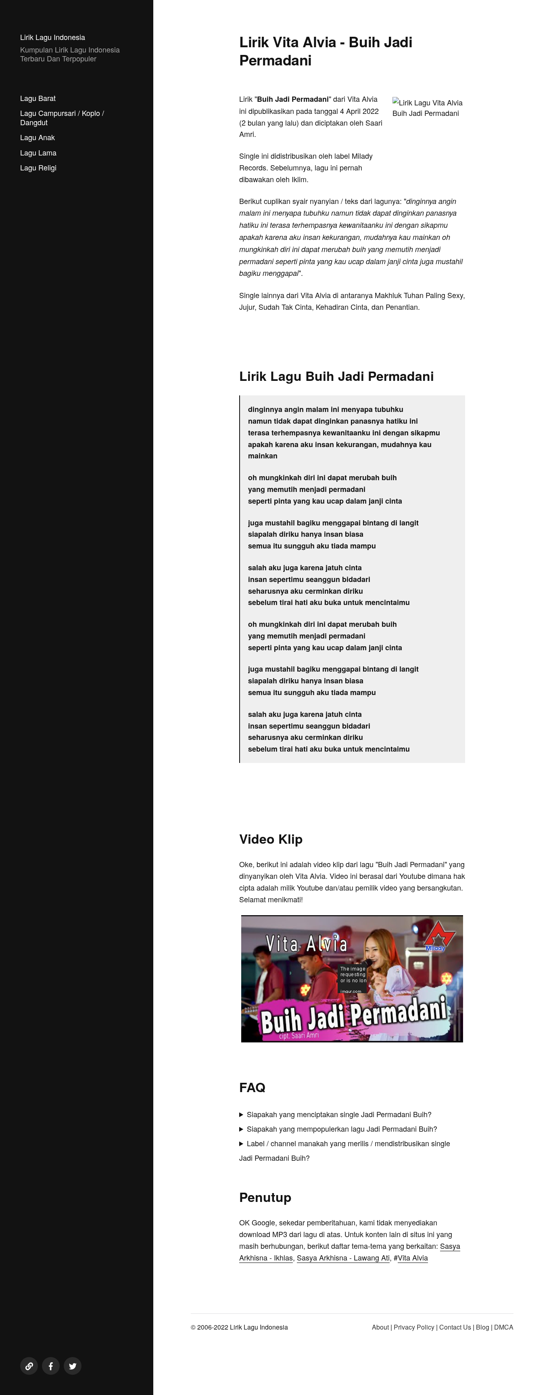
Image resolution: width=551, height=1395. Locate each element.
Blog (482, 1327)
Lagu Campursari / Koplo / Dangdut (62, 117)
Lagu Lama (38, 152)
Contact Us (455, 1327)
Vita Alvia (413, 1257)
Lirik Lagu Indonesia (52, 37)
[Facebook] (51, 1366)
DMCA (503, 1327)
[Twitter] (72, 1366)
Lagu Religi (38, 167)
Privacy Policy (414, 1327)
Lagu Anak (37, 137)
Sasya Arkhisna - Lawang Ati (343, 1257)
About (380, 1327)
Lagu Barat (38, 97)
